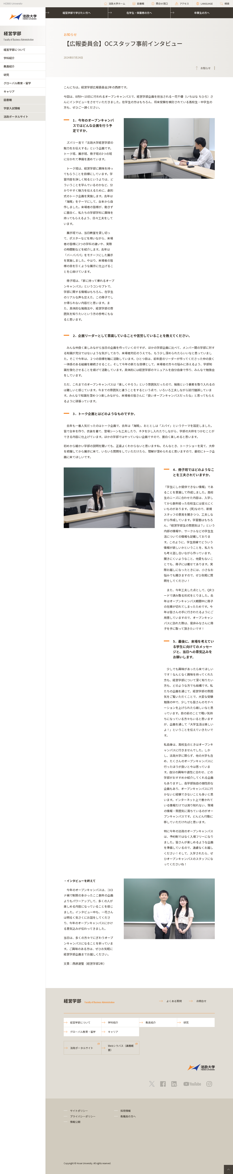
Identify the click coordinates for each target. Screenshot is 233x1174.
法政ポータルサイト (16, 116)
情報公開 (75, 1122)
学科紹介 (9, 58)
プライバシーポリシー (83, 1116)
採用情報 (126, 1110)
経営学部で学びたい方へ (77, 13)
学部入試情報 (12, 108)
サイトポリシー (79, 1110)
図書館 (8, 100)
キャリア (9, 91)
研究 (6, 75)
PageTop (228, 1169)
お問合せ (201, 1001)
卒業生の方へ (202, 13)
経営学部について (14, 49)
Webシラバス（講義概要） (121, 1048)
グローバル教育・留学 (17, 83)
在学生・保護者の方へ (139, 13)
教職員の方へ (128, 1116)
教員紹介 (9, 66)
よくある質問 (174, 1001)
